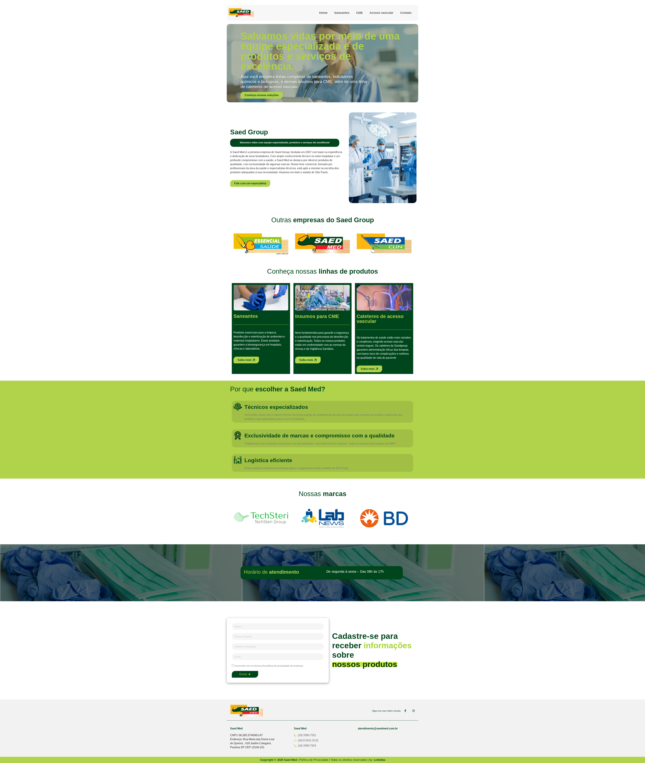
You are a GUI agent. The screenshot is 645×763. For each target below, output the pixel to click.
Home (323, 12)
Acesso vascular (381, 12)
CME (359, 12)
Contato (406, 12)
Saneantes (341, 12)
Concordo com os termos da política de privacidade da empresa (269, 665)
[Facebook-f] (405, 710)
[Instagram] (413, 710)
